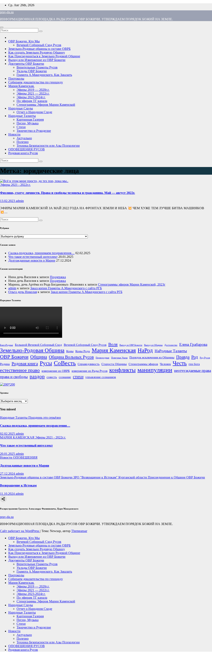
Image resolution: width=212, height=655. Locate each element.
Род (194, 357)
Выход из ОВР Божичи (130, 345)
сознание (65, 377)
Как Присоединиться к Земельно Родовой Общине (44, 56)
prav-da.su (7, 12)
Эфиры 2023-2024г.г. (31, 97)
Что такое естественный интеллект (33, 256)
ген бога (194, 364)
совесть (52, 377)
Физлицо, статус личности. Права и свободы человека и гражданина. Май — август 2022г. (67, 193)
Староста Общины (114, 364)
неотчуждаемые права (192, 370)
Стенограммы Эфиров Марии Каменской (46, 104)
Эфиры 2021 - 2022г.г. (15, 184)
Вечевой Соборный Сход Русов (39, 45)
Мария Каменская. (21, 86)
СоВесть (65, 363)
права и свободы (14, 377)
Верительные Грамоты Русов (37, 67)
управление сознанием (100, 377)
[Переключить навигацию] (1, 27)
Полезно (23, 142)
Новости (14, 134)
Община (38, 356)
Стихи (21, 127)
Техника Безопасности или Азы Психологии (48, 145)
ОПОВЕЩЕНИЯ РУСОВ (26, 149)
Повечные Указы (119, 358)
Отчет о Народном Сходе (34, 112)
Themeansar (79, 531)
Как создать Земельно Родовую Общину (36, 52)
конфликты (122, 370)
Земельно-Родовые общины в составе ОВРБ (39, 48)
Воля (113, 344)
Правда (182, 357)
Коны (69, 351)
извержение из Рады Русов (89, 371)
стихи (78, 376)
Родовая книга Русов (23, 153)
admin (20, 201)
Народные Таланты (22, 116)
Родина (5, 364)
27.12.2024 (8, 473)
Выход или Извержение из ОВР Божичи (36, 60)
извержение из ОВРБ (56, 371)
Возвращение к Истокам (18, 485)
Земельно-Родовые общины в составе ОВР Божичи (36, 477)
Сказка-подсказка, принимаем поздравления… (41, 253)
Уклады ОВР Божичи (32, 71)
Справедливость (89, 364)
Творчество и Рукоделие (34, 130)
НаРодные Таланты (171, 351)
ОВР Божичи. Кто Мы (24, 41)
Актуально (24, 138)
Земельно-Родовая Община (32, 350)
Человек (165, 364)
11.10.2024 (8, 493)
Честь (180, 363)
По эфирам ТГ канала (32, 101)
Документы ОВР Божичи (26, 63)
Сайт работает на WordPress (20, 531)
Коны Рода (82, 351)
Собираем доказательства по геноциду (35, 82)
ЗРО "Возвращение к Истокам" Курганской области (110, 477)
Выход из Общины (153, 345)
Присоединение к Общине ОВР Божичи (176, 477)
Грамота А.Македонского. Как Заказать (44, 75)
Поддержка (58, 277)
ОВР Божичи (14, 356)
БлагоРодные (6, 345)
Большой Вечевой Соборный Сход (38, 344)
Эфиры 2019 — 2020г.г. (33, 89)
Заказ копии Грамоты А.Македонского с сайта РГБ (66, 288)
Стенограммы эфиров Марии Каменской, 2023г (131, 284)
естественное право (20, 370)
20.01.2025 (8, 453)
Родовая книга (25, 363)
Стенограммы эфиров (143, 364)
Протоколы (16, 78)
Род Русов (205, 358)
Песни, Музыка (28, 123)
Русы (46, 363)
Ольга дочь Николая (22, 292)
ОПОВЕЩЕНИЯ (25, 457)
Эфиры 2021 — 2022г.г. (33, 93)
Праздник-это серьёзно (44, 417)
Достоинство (170, 345)
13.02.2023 (8, 201)
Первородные (102, 358)
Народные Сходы (20, 108)
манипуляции (154, 370)
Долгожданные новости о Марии (31, 260)
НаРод (145, 350)
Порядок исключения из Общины (151, 357)
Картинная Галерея (30, 119)
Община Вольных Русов (71, 357)
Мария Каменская (114, 350)
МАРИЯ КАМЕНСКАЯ (17, 437)
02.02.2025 (8, 433)
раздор (37, 376)
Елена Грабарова (193, 344)
